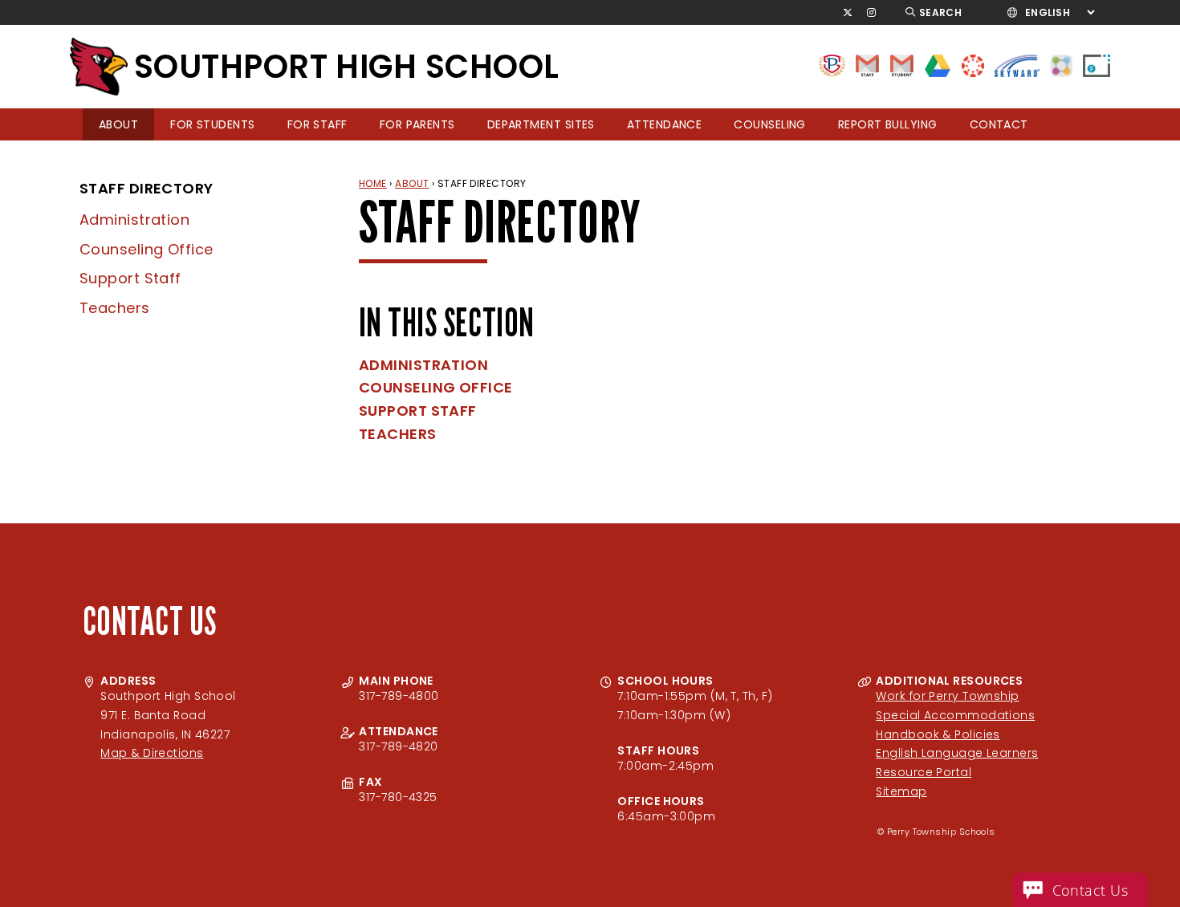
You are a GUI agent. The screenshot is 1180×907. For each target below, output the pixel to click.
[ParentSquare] (1061, 65)
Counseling (770, 124)
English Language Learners (957, 753)
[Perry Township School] (99, 67)
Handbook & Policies (938, 734)
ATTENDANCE (664, 124)
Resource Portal (923, 772)
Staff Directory (146, 188)
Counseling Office (146, 249)
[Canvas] (973, 65)
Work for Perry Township (947, 696)
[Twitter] (848, 13)
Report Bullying (888, 124)
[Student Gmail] (901, 65)
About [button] (118, 124)
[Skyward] (1017, 65)
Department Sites (541, 124)
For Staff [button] (317, 124)
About (412, 183)
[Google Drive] (937, 65)
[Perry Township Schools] (832, 65)
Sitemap (901, 791)
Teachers (114, 308)
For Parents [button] (417, 124)
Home (373, 183)
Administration (134, 219)
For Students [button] (212, 124)
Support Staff (130, 278)
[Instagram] (871, 13)
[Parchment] (1096, 65)
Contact (999, 124)
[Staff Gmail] (867, 65)
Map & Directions (151, 753)
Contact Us (1090, 890)
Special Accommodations (955, 715)
